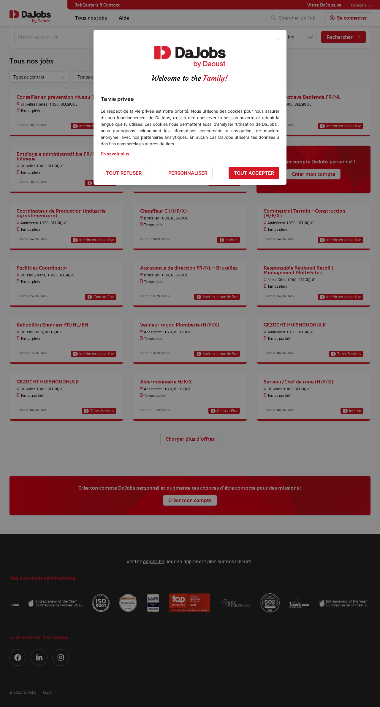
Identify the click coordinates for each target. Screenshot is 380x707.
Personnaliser (187, 173)
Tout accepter (254, 173)
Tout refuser (124, 173)
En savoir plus (115, 153)
